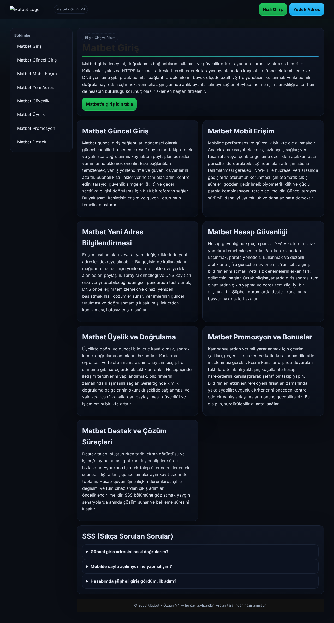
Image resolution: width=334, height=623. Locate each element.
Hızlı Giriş (273, 9)
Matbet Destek (31, 141)
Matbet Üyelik (31, 114)
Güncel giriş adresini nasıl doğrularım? (130, 551)
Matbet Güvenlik (33, 100)
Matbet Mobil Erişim (37, 73)
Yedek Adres (306, 9)
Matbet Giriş (29, 46)
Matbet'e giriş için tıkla (109, 104)
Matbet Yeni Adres (35, 87)
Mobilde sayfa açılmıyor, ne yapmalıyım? (131, 566)
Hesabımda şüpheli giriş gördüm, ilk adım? (133, 581)
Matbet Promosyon (36, 128)
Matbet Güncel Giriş (37, 60)
